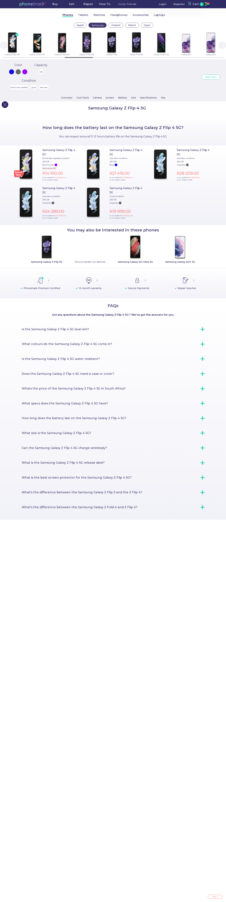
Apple (80, 25)
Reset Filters (210, 77)
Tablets (83, 15)
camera (97, 97)
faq (163, 97)
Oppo (147, 25)
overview (66, 97)
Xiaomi (132, 25)
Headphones (119, 15)
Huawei (115, 25)
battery (122, 97)
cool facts (82, 97)
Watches (99, 15)
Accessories (141, 15)
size (133, 97)
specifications (148, 97)
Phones (68, 15)
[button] (33, 4)
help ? (215, 897)
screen (110, 97)
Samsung (97, 25)
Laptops (159, 15)
